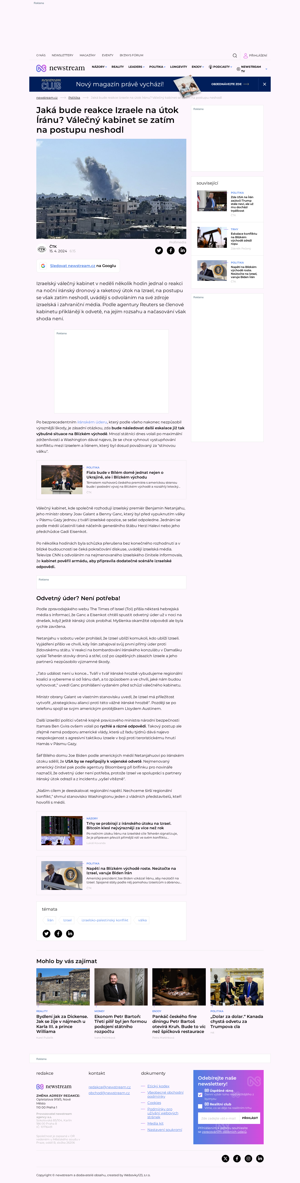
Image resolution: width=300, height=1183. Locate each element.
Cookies (154, 1103)
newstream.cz (47, 97)
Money (99, 1011)
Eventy (107, 55)
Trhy (234, 229)
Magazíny (88, 55)
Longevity (178, 66)
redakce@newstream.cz (110, 1087)
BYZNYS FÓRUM (131, 55)
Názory (98, 66)
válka (142, 920)
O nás (40, 55)
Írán (50, 920)
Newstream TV (251, 69)
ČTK (53, 246)
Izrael (67, 920)
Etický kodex (158, 1086)
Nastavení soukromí (164, 1130)
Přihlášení (258, 55)
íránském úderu (92, 422)
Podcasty (221, 66)
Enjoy (197, 66)
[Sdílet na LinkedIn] (182, 250)
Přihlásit (250, 1118)
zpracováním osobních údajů (224, 1132)
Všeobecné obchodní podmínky (165, 1094)
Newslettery (62, 55)
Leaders (135, 66)
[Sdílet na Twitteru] (159, 250)
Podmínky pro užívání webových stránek (162, 1113)
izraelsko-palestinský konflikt (105, 920)
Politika (156, 66)
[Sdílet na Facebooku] (171, 250)
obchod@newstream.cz (109, 1093)
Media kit (155, 1123)
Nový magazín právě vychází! (120, 84)
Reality (118, 66)
